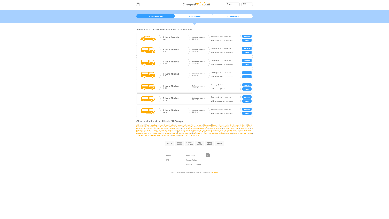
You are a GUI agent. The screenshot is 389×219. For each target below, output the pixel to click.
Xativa (187, 135)
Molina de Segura (208, 130)
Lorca (188, 130)
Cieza (217, 127)
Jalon (227, 128)
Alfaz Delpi (154, 125)
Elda (158, 128)
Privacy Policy (191, 160)
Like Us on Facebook (208, 155)
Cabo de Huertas (141, 127)
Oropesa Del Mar (198, 132)
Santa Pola (228, 133)
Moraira (229, 130)
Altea (192, 125)
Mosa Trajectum (238, 130)
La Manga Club (245, 128)
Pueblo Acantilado (158, 133)
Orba (179, 132)
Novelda (152, 132)
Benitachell (243, 125)
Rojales (181, 133)
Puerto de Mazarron (171, 133)
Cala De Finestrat (161, 127)
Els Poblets (164, 128)
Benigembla (228, 125)
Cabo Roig (151, 127)
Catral (212, 127)
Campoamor (198, 127)
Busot (250, 125)
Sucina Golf (242, 133)
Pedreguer (214, 132)
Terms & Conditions (193, 164)
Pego (221, 132)
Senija (235, 133)
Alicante (174, 125)
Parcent (207, 132)
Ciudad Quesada (225, 127)
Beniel (221, 125)
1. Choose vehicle (156, 16)
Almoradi (187, 125)
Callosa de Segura (174, 127)
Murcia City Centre (142, 132)
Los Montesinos (196, 130)
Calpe (183, 127)
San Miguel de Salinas (200, 133)
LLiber (183, 130)
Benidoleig (207, 125)
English (229, 4)
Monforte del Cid (220, 130)
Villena (182, 135)
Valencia (160, 135)
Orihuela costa (187, 132)
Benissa (236, 125)
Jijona (237, 128)
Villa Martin (167, 135)
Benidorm (215, 125)
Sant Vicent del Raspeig (216, 133)
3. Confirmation (233, 16)
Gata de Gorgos (187, 128)
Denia (243, 127)
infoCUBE (215, 172)
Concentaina (236, 127)
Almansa (180, 125)
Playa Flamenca (141, 133)
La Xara (170, 130)
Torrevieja (153, 135)
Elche (154, 128)
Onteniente (173, 132)
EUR (244, 4)
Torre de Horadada (142, 135)
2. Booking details (194, 16)
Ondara (162, 132)
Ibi (224, 128)
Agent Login (190, 155)
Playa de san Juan (245, 132)
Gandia (178, 128)
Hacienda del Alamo (215, 128)
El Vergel (149, 128)
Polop (149, 133)
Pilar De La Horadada (231, 132)
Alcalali (142, 125)
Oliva (157, 132)
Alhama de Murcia (164, 125)
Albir (137, 125)
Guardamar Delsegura (200, 128)
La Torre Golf (163, 130)
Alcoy (148, 125)
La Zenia (177, 130)
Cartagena (206, 127)
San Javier (188, 133)
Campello (189, 127)
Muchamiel (247, 130)
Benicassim (199, 125)
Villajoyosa (175, 135)
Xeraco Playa (194, 135)
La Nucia (155, 130)
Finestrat (172, 128)
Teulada (249, 133)
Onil (167, 132)
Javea (232, 128)
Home (168, 155)
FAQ (167, 160)
